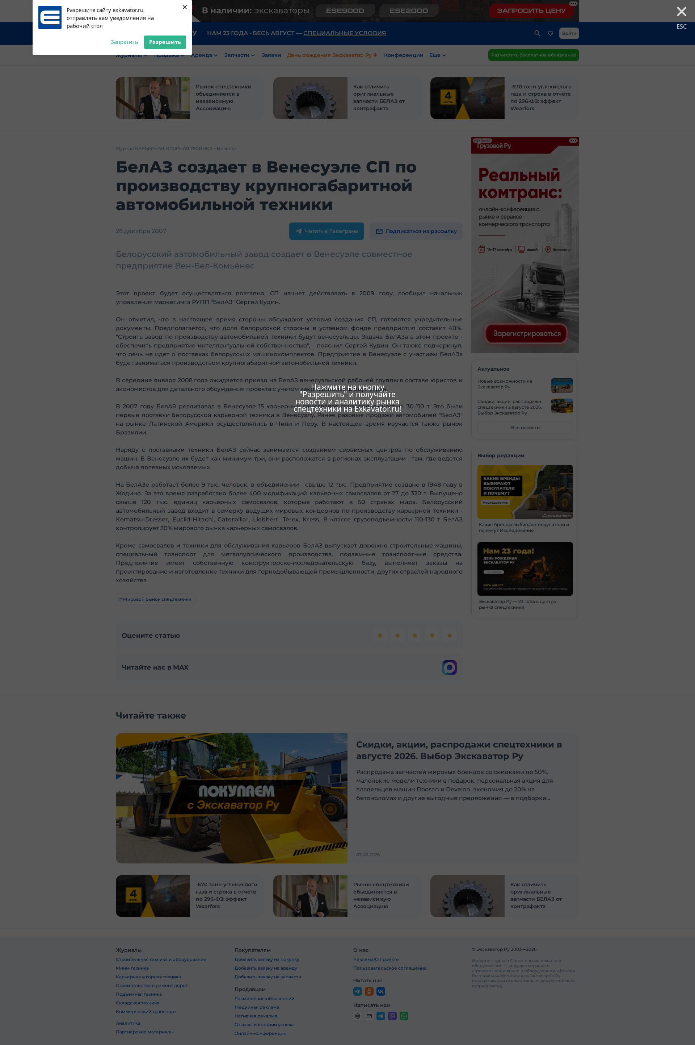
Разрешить (165, 41)
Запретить (124, 41)
